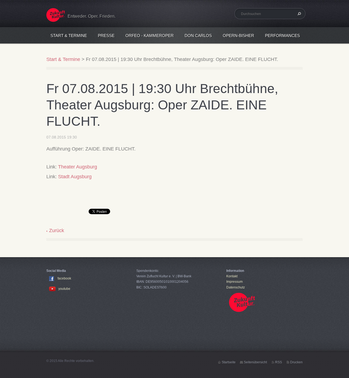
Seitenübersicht (255, 362)
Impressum (234, 282)
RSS (278, 362)
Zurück (56, 230)
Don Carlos (198, 35)
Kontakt (231, 276)
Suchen (298, 14)
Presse (106, 35)
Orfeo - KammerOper (149, 35)
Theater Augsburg (77, 167)
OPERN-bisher (238, 35)
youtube (64, 289)
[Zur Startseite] (55, 18)
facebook (64, 278)
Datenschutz (235, 287)
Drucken (296, 362)
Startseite (229, 362)
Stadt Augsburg (75, 176)
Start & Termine (68, 35)
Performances (282, 35)
